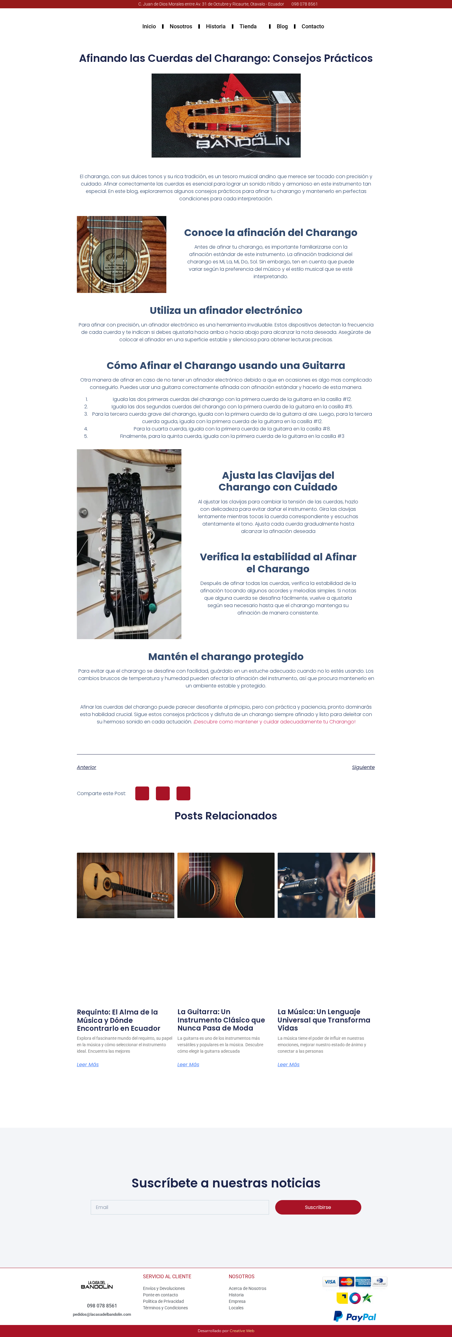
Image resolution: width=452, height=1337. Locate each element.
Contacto (313, 26)
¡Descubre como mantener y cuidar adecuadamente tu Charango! (274, 721)
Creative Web (242, 1330)
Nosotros (181, 26)
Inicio (149, 26)
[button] (142, 793)
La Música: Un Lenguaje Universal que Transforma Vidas (324, 1020)
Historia (216, 26)
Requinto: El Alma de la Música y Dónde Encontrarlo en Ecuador (119, 1020)
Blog (282, 26)
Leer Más (88, 1064)
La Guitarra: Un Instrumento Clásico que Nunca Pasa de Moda (221, 1020)
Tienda (248, 26)
